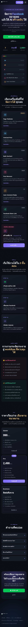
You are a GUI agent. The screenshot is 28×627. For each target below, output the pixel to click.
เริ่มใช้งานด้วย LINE (15, 36)
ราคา (12, 617)
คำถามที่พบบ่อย (18, 617)
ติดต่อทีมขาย (14, 510)
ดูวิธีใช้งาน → (14, 41)
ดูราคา (14, 594)
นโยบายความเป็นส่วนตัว (6, 620)
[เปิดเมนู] (25, 2)
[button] (14, 119)
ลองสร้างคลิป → (14, 245)
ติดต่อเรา (21, 620)
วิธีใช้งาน (8, 617)
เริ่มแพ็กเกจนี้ (14, 450)
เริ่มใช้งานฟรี (19, 2)
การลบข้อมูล (15, 620)
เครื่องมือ (3, 617)
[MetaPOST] (4, 2)
